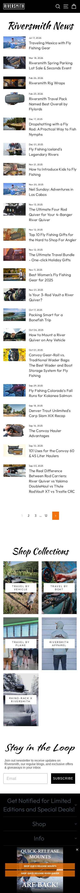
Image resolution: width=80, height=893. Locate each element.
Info (39, 838)
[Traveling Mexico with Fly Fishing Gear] (14, 42)
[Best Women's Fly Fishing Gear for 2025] (14, 274)
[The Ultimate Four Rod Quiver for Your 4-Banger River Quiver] (14, 209)
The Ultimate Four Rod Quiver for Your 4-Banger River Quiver (50, 214)
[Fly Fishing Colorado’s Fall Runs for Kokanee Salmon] (14, 390)
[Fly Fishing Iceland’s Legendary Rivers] (14, 149)
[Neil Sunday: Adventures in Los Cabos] (14, 189)
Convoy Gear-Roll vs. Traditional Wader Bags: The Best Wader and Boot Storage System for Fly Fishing (51, 365)
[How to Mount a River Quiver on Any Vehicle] (14, 334)
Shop (39, 824)
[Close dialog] (77, 850)
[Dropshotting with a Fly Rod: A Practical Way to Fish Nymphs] (14, 124)
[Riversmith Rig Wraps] (14, 83)
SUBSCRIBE (63, 778)
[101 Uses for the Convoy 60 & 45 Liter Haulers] (14, 450)
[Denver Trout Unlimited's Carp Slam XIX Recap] (14, 410)
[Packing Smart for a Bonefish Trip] (14, 314)
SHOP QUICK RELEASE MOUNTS (40, 866)
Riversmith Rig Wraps (47, 83)
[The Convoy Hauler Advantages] (14, 430)
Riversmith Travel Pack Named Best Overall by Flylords (48, 103)
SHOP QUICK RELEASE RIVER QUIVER (40, 873)
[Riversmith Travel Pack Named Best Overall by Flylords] (14, 98)
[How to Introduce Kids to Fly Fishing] (14, 169)
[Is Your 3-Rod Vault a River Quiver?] (14, 294)
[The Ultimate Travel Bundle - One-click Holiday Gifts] (14, 254)
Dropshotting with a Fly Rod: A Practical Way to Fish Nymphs (52, 129)
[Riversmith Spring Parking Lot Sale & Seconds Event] (14, 62)
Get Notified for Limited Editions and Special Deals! (39, 805)
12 (46, 515)
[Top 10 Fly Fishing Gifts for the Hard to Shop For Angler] (14, 234)
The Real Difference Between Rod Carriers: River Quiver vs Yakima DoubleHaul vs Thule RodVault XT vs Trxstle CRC (52, 481)
